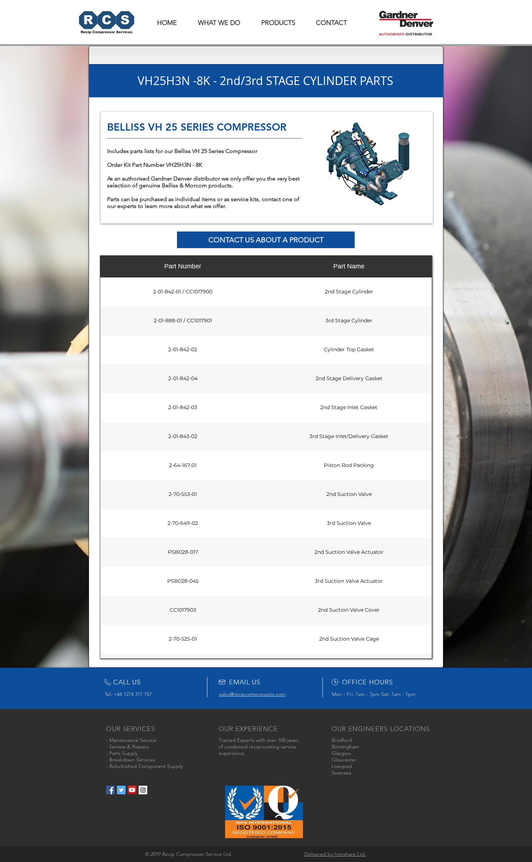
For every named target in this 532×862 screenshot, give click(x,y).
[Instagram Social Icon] (143, 790)
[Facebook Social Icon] (110, 790)
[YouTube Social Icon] (132, 790)
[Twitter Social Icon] (121, 790)
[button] (278, 23)
